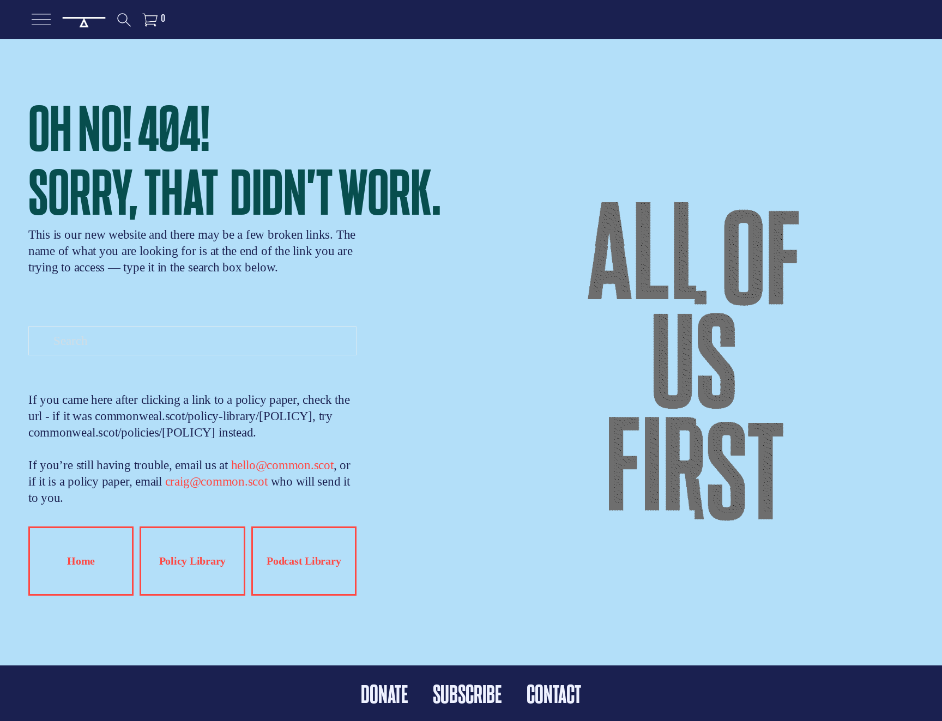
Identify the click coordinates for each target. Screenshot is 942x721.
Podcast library (304, 561)
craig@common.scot (216, 481)
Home (81, 561)
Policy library (192, 561)
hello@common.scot (282, 465)
